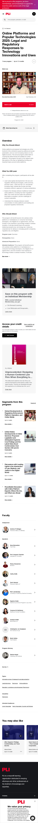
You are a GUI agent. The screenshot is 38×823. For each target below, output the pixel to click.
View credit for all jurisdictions (29, 325)
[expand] (35, 5)
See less (4, 667)
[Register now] (13, 732)
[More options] (34, 61)
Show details (8, 424)
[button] (32, 818)
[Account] (34, 14)
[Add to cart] (19, 83)
